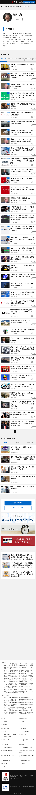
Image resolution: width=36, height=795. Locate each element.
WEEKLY (18, 442)
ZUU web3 (22, 763)
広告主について (5, 739)
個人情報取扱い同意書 (25, 760)
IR (20, 724)
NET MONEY (4, 763)
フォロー (18, 19)
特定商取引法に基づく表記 (8, 755)
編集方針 (21, 744)
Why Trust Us (5, 744)
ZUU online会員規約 (6, 747)
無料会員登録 (18, 503)
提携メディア (22, 734)
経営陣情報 (4, 724)
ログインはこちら (18, 507)
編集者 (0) (11, 58)
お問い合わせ (22, 728)
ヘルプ (3, 766)
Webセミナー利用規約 (7, 750)
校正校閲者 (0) (25, 59)
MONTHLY (30, 442)
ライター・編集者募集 (25, 731)
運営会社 (21, 721)
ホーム (3, 718)
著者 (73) (4, 58)
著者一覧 (3, 731)
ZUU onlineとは (23, 718)
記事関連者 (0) (32, 59)
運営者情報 (4, 721)
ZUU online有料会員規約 (25, 747)
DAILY (6, 442)
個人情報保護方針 (5, 760)
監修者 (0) (18, 58)
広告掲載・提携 (5, 728)
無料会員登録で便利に (29, 2)
